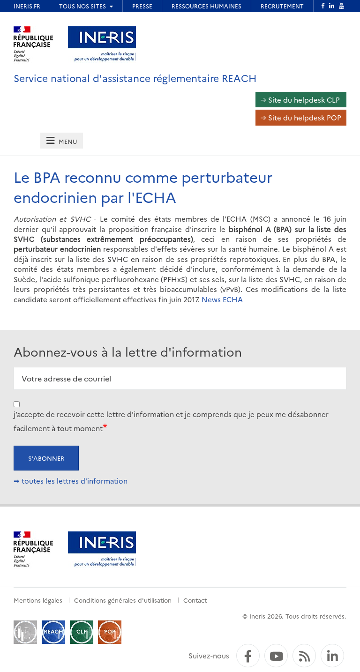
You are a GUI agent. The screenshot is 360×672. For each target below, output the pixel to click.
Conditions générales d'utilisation (123, 600)
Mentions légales (38, 600)
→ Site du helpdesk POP (301, 117)
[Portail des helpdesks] (25, 631)
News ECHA (222, 299)
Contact (195, 600)
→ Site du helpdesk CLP (300, 100)
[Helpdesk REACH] (53, 631)
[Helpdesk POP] (109, 631)
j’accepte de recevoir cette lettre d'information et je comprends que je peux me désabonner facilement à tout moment (171, 421)
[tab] (61, 141)
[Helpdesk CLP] (81, 631)
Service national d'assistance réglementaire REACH (135, 77)
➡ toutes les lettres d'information (71, 480)
